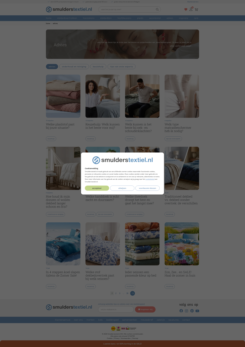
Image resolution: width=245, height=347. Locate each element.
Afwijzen (122, 188)
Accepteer (97, 188)
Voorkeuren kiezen (147, 188)
